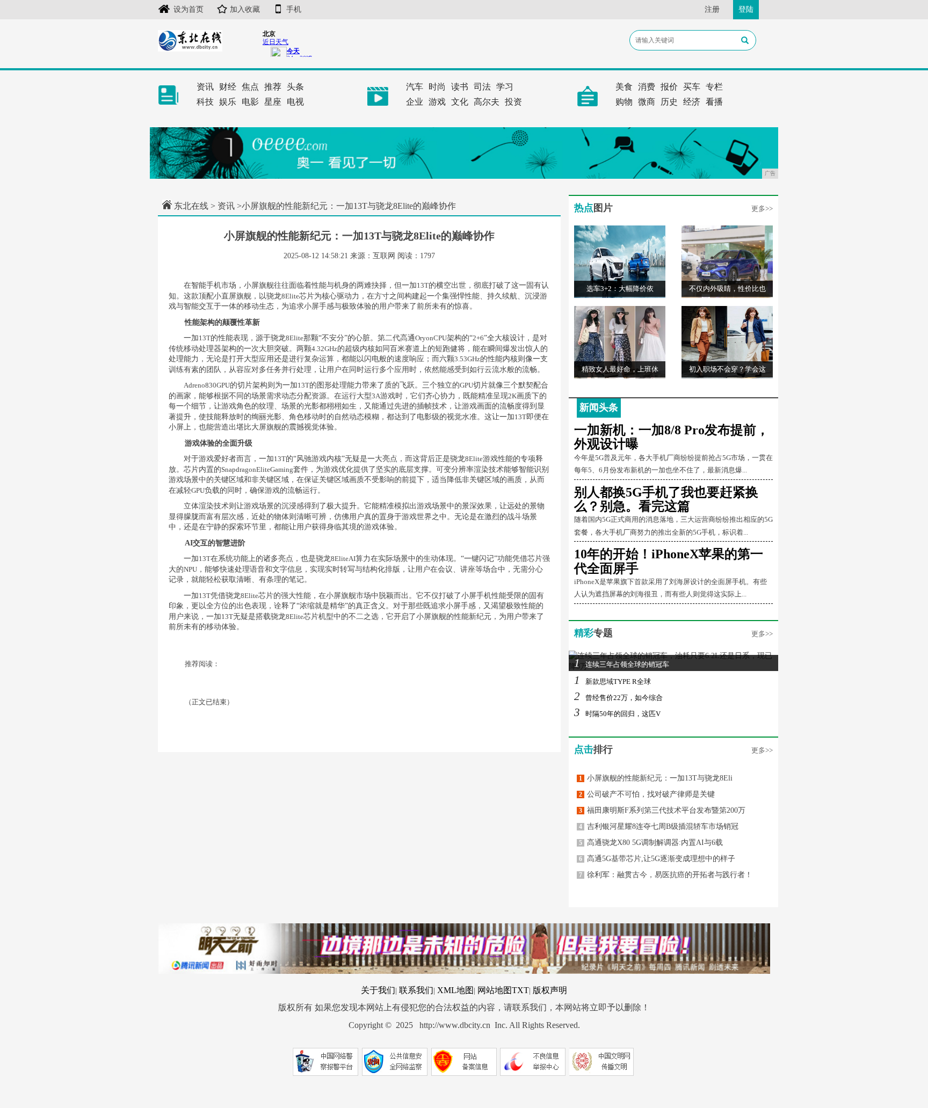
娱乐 (227, 101)
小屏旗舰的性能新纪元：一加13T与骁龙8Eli (656, 778)
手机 (293, 9)
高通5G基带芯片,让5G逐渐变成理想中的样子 (657, 859)
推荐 (272, 86)
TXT (520, 990)
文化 (459, 101)
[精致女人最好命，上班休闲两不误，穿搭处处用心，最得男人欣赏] (619, 342)
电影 (250, 101)
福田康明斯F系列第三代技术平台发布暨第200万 (662, 810)
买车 (691, 86)
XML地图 (455, 990)
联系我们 (416, 990)
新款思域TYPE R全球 (612, 681)
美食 (624, 86)
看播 (714, 101)
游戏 (437, 101)
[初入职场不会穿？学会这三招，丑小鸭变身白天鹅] (727, 342)
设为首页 (188, 9)
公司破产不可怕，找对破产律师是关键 (647, 794)
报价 (669, 86)
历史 (669, 101)
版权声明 (550, 990)
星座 (272, 101)
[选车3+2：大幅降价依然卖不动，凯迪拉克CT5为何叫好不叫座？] (619, 261)
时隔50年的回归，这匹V (617, 714)
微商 (646, 101)
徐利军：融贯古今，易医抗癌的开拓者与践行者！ (665, 875)
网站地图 (494, 990)
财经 (227, 86)
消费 (646, 86)
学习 (504, 86)
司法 (482, 86)
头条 (295, 86)
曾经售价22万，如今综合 (618, 698)
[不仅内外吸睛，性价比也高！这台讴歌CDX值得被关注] (727, 261)
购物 (624, 101)
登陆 (745, 9)
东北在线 (191, 205)
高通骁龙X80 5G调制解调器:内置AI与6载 (651, 843)
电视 (295, 101)
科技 (205, 101)
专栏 (714, 86)
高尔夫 (486, 101)
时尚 (437, 86)
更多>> (762, 209)
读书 (459, 86)
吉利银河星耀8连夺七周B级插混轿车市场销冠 (658, 826)
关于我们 (378, 990)
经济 (691, 101)
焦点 (250, 86)
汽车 (414, 86)
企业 (414, 101)
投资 (513, 101)
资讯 (205, 86)
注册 (712, 9)
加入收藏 (245, 9)
